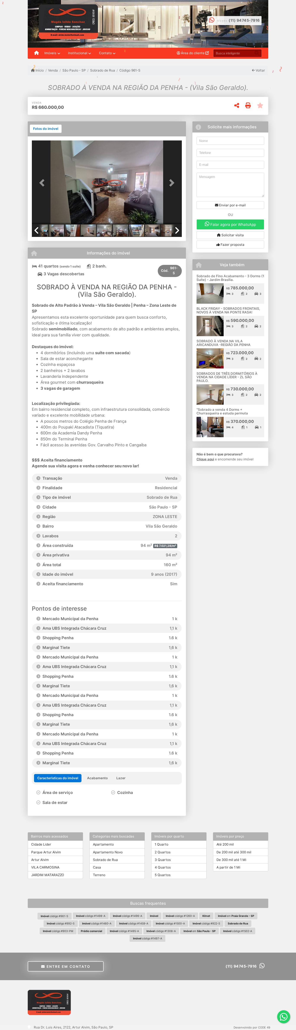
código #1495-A (124, 931)
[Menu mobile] (36, 53)
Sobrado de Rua (102, 70)
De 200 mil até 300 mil (233, 852)
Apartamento (103, 844)
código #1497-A (147, 938)
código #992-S (61, 923)
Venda (53, 70)
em (236, 916)
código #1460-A (96, 923)
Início (39, 70)
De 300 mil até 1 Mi (231, 860)
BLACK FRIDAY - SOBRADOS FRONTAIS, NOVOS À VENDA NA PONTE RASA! (228, 310)
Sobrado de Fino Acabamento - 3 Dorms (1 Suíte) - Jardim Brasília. (230, 278)
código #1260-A (180, 916)
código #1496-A (127, 916)
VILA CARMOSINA (45, 867)
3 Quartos (163, 860)
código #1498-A (90, 916)
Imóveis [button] (50, 53)
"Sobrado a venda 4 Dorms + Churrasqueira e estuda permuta (222, 411)
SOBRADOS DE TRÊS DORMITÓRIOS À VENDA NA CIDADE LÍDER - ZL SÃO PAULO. (227, 377)
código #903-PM (58, 931)
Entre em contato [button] (67, 966)
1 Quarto (161, 844)
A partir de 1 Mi (228, 867)
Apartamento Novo (108, 852)
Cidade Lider (41, 844)
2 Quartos (163, 852)
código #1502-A (237, 931)
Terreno (99, 875)
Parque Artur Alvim (46, 852)
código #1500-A (170, 923)
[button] (43, 182)
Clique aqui (205, 459)
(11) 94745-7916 (244, 20)
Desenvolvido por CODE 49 (252, 1027)
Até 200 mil (225, 844)
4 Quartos (163, 867)
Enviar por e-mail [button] (232, 205)
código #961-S (54, 916)
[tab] (46, 129)
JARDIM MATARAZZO (47, 875)
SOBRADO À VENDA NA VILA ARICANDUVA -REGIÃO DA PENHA (223, 343)
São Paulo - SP (74, 70)
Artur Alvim (40, 860)
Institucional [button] (77, 53)
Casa (97, 867)
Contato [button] (105, 53)
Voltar (260, 70)
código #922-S (206, 923)
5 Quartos (163, 875)
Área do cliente (192, 53)
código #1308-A (161, 931)
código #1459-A (133, 923)
